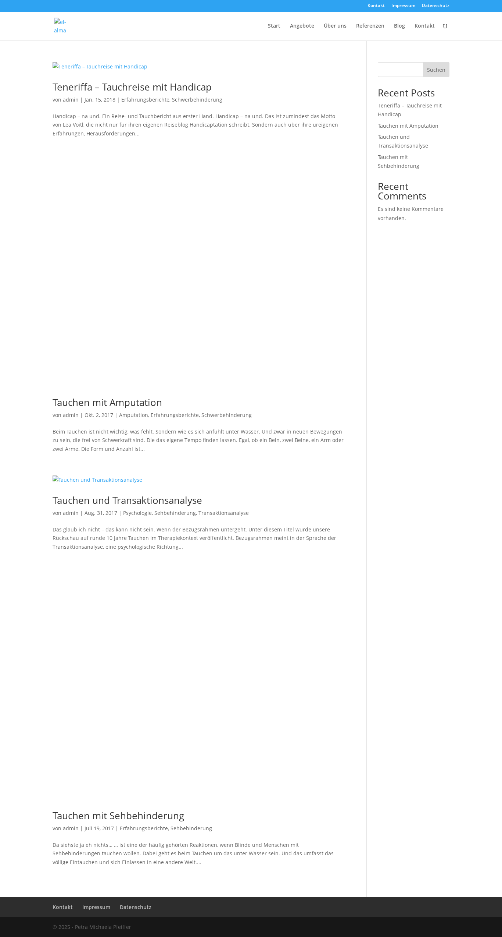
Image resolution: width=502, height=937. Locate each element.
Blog (399, 26)
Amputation (133, 414)
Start (274, 26)
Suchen (436, 69)
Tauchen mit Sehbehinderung (118, 815)
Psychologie (137, 512)
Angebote (302, 26)
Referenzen (370, 26)
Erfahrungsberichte (145, 99)
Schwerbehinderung (197, 99)
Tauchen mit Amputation (107, 402)
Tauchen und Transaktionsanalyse (127, 500)
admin (71, 99)
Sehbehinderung (175, 512)
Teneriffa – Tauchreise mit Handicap (132, 86)
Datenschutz (435, 5)
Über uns (335, 26)
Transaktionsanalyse (223, 512)
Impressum (403, 5)
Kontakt (376, 5)
